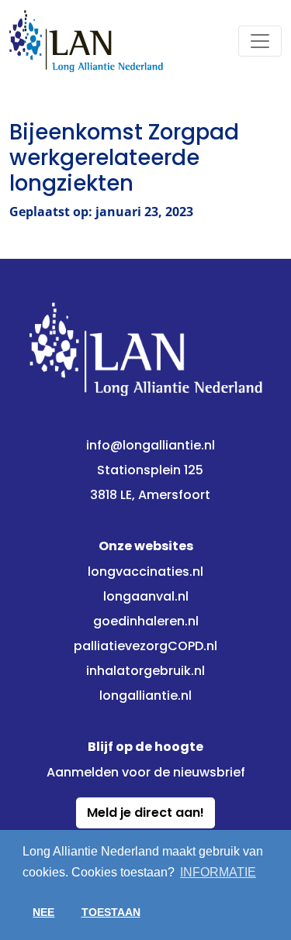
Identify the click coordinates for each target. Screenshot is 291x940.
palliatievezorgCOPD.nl (145, 646)
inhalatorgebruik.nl (145, 671)
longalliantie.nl (145, 695)
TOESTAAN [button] (110, 912)
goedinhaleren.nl (146, 621)
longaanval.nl (146, 596)
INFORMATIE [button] (218, 872)
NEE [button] (43, 912)
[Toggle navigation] (260, 41)
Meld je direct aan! (145, 812)
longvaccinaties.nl (145, 571)
